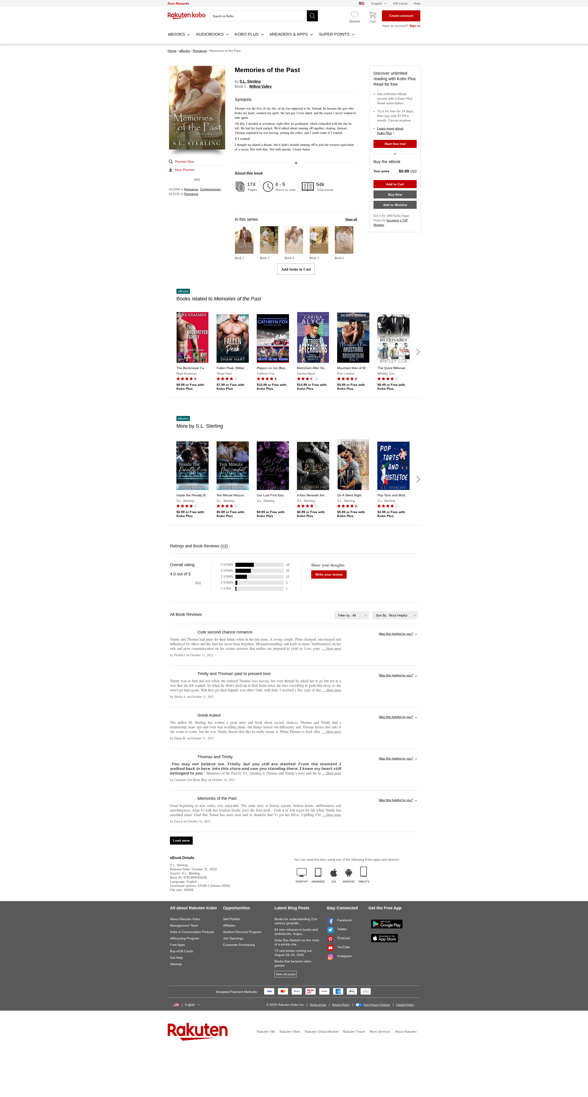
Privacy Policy (341, 1005)
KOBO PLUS (247, 34)
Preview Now (184, 161)
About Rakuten (406, 1031)
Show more (331, 648)
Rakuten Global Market (321, 1031)
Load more (181, 840)
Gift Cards (400, 3)
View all (351, 219)
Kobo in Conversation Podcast (192, 932)
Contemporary (210, 189)
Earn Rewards (178, 3)
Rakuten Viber (290, 1031)
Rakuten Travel (354, 1031)
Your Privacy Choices (376, 1005)
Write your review (328, 574)
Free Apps (177, 945)
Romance (191, 189)
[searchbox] (264, 15)
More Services (380, 1031)
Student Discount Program (242, 932)
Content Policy (405, 1005)
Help (417, 3)
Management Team (184, 925)
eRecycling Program (184, 938)
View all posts (285, 974)
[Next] (418, 351)
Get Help (176, 957)
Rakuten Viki (266, 1031)
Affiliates (229, 925)
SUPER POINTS (335, 34)
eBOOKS (177, 34)
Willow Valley (260, 86)
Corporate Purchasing (239, 945)
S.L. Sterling (250, 81)
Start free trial (395, 144)
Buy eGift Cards (181, 951)
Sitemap (176, 964)
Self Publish (231, 919)
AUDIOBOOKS (210, 34)
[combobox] (351, 615)
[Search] (312, 15)
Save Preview (184, 170)
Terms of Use (318, 1005)
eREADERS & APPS (289, 34)
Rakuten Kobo (187, 15)
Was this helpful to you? (396, 634)
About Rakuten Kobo (185, 919)
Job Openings (233, 938)
